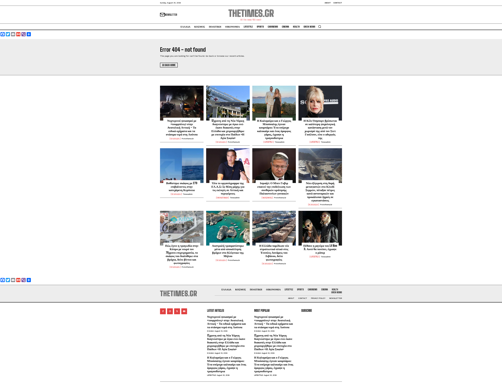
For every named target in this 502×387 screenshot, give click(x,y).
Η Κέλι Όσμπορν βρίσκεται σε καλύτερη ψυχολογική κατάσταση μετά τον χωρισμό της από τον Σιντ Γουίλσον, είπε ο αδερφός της (320, 129)
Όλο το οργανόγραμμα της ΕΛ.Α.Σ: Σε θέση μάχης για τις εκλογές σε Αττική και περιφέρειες (227, 188)
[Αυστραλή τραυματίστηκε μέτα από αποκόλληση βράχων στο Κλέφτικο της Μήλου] (228, 228)
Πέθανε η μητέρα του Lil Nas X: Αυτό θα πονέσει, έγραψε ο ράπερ (320, 249)
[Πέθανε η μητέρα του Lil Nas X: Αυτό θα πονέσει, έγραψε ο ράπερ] (320, 228)
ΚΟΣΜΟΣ (267, 198)
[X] (177, 311)
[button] (319, 26)
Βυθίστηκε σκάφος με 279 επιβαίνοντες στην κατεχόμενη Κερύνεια (181, 186)
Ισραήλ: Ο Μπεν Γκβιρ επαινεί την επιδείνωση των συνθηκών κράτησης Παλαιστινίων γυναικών (274, 188)
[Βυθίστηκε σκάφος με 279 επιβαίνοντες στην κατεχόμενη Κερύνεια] (182, 165)
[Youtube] (184, 311)
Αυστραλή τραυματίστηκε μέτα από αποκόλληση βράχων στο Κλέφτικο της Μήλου (228, 251)
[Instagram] (170, 311)
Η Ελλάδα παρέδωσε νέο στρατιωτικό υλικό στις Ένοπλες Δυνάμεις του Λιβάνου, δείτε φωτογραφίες (274, 252)
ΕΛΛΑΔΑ (175, 139)
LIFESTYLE (269, 142)
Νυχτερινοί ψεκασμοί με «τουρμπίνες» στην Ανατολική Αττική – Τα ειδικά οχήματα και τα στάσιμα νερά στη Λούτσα (182, 127)
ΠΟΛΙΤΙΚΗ (222, 198)
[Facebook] (163, 311)
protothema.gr (188, 139)
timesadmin (279, 142)
